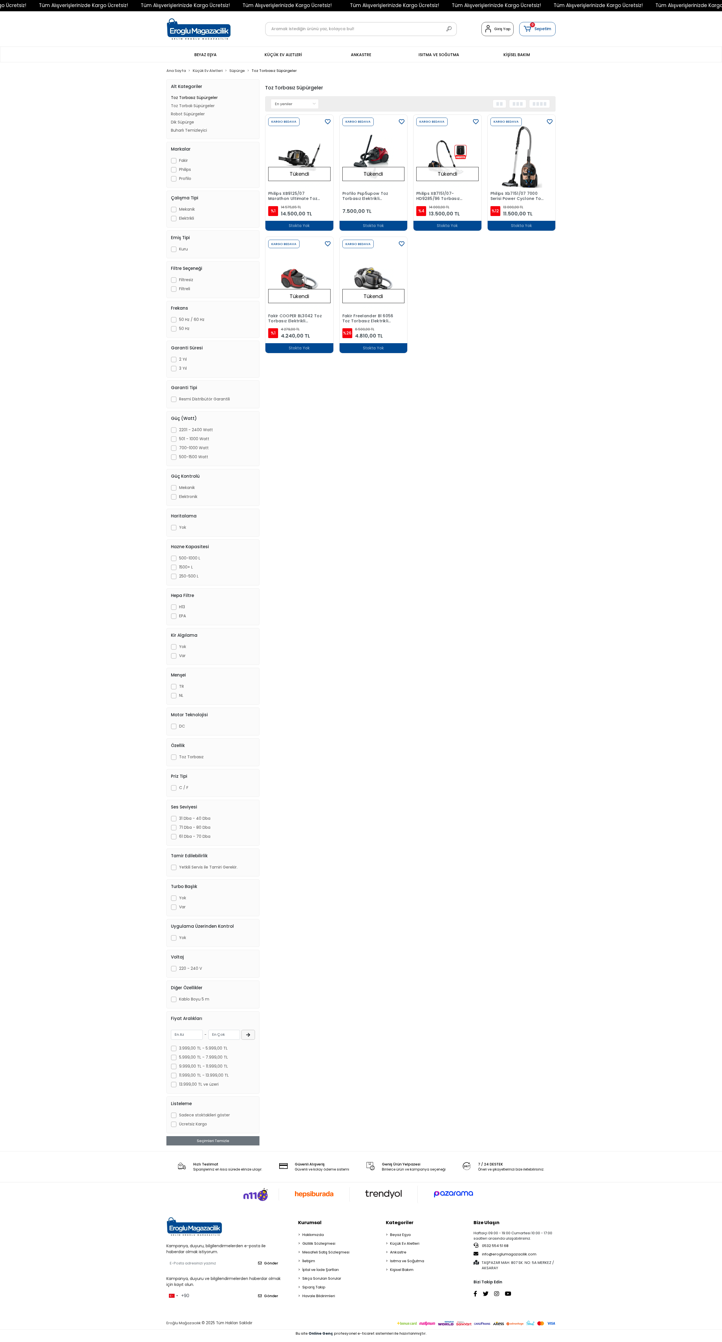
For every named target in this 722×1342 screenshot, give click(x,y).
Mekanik (187, 209)
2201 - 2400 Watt (196, 430)
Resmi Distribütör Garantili (204, 399)
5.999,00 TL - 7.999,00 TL (203, 1057)
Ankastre (398, 1252)
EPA (182, 616)
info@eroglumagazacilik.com (509, 1254)
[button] (537, 29)
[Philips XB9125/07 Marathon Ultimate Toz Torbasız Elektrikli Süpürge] (299, 157)
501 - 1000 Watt (194, 439)
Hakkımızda (313, 1234)
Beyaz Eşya (400, 1234)
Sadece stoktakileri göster (204, 1115)
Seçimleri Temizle (213, 1140)
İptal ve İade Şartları (320, 1269)
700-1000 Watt (194, 448)
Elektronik (188, 496)
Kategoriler (399, 1222)
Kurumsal (310, 1222)
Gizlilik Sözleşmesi (318, 1243)
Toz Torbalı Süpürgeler (193, 106)
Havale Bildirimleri (318, 1296)
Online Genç (321, 1333)
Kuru (183, 249)
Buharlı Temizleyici (189, 130)
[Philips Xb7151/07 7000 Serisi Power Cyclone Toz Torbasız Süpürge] (521, 157)
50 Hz (184, 328)
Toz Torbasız (191, 757)
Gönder (271, 1263)
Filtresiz (186, 280)
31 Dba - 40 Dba (194, 818)
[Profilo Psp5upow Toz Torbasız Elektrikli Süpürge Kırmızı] (373, 157)
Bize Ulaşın (486, 1222)
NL (181, 695)
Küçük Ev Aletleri (404, 1243)
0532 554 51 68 (495, 1245)
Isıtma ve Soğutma (407, 1261)
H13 (182, 607)
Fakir (183, 160)
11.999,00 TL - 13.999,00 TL (204, 1075)
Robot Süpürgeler (188, 114)
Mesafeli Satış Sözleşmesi (325, 1252)
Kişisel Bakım (401, 1269)
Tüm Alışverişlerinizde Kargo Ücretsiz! (83, 5)
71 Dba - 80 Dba (194, 827)
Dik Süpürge (182, 122)
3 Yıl (183, 368)
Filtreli (184, 289)
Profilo (185, 178)
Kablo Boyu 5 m (194, 999)
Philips (185, 169)
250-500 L (189, 576)
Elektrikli (186, 218)
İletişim (308, 1261)
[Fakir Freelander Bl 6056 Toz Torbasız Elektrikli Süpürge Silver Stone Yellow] (373, 279)
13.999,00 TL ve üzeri (199, 1084)
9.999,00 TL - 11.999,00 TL (203, 1066)
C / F (183, 787)
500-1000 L (189, 558)
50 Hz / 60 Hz (191, 319)
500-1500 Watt (193, 457)
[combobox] (173, 1296)
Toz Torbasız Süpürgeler (194, 97)
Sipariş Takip (313, 1287)
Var (182, 655)
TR (181, 686)
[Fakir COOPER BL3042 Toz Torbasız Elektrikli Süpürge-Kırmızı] (299, 279)
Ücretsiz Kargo (193, 1124)
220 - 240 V (190, 968)
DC (182, 726)
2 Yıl (183, 359)
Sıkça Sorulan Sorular (321, 1278)
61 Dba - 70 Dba (194, 836)
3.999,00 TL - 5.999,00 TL (203, 1048)
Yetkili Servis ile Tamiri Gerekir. (208, 867)
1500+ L (186, 567)
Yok (182, 527)
